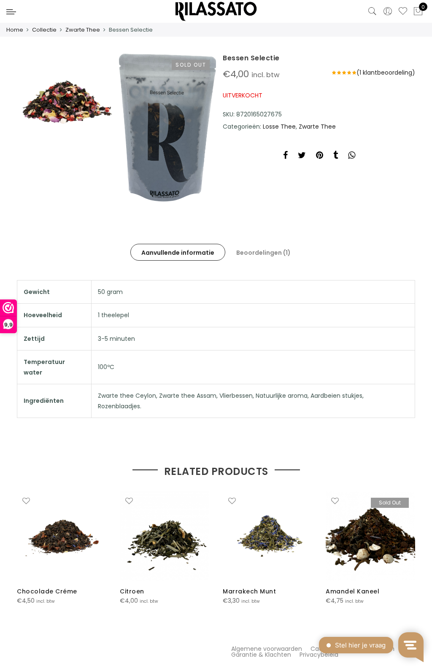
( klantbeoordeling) (385, 72)
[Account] (388, 11)
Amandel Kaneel (352, 591)
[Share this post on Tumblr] (335, 156)
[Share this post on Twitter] (302, 156)
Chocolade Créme (47, 591)
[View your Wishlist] (402, 11)
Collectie (44, 30)
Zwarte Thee (82, 30)
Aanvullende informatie (177, 252)
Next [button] (408, 542)
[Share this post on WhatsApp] (351, 156)
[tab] (177, 252)
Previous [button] (24, 542)
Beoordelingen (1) (263, 252)
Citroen (132, 591)
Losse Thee (279, 126)
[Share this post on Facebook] (285, 156)
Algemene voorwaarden (266, 648)
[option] (61, 548)
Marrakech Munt (249, 591)
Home (14, 30)
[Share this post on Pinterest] (319, 156)
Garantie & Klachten (261, 654)
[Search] (372, 11)
